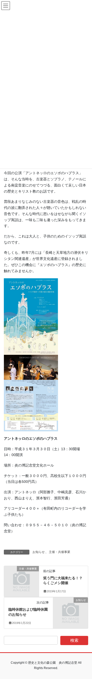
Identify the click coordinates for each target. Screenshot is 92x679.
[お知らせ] (70, 608)
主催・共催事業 (59, 552)
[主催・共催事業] (21, 576)
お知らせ (38, 552)
